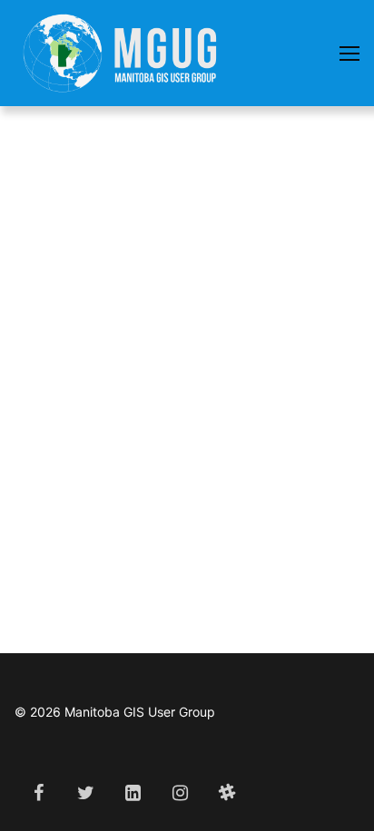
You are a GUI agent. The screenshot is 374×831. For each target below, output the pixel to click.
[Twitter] (85, 793)
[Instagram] (179, 793)
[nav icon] (349, 53)
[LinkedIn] (132, 793)
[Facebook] (38, 793)
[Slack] (227, 793)
